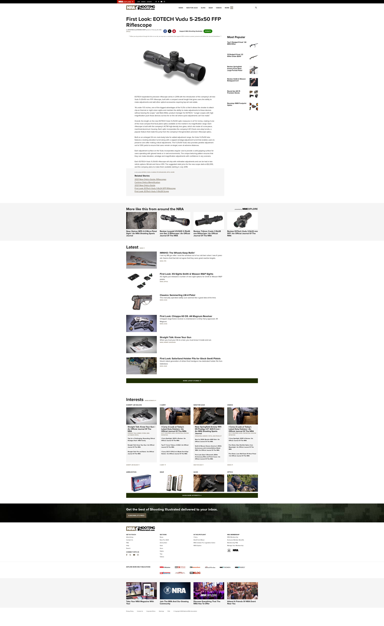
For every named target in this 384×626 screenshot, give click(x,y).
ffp (157, 172)
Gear (211, 8)
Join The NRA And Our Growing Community (174, 602)
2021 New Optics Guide (145, 185)
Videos (219, 8)
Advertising (129, 537)
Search (128, 548)
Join (138, 2)
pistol (210, 436)
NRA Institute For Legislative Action (204, 543)
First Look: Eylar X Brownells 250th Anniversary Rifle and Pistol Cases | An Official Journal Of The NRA (207, 457)
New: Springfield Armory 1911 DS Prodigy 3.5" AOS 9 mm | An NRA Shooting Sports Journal (208, 430)
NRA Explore (197, 545)
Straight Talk (132, 433)
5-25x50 (153, 172)
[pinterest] (174, 30)
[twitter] (169, 30)
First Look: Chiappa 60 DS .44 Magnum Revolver (186, 316)
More (141, 248)
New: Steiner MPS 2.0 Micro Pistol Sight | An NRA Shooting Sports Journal (141, 233)
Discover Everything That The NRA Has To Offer (207, 602)
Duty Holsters (166, 433)
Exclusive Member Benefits (235, 540)
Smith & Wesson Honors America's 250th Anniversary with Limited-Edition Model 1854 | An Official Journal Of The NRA (208, 448)
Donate (149, 2)
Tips (165, 261)
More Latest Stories (200, 381)
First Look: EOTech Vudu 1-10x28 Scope (152, 191)
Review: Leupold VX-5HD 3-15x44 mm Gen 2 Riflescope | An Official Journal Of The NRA (175, 233)
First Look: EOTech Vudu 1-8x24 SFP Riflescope (155, 188)
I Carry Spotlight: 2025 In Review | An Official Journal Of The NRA (173, 439)
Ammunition (131, 472)
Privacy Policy (130, 611)
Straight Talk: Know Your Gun (175, 337)
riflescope (162, 172)
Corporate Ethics (150, 611)
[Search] (256, 8)
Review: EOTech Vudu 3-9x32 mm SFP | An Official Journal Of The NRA (242, 233)
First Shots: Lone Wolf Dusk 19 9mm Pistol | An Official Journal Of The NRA (242, 455)
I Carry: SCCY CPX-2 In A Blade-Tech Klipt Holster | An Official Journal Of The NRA (174, 453)
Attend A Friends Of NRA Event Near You (241, 602)
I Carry (163, 405)
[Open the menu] (232, 7)
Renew (143, 2)
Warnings (161, 611)
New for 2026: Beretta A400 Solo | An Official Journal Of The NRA (207, 440)
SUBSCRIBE (136, 515)
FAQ (127, 543)
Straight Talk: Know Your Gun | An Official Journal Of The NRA (141, 429)
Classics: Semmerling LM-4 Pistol (177, 295)
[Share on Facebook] (165, 30)
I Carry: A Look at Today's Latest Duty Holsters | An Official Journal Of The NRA (173, 429)
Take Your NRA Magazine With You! (140, 602)
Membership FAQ (232, 543)
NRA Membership (232, 537)
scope (172, 172)
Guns (203, 8)
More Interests (150, 400)
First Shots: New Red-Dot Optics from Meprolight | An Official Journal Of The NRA (241, 447)
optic (168, 172)
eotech (144, 172)
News (181, 8)
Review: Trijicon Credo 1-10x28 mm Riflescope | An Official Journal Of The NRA (207, 233)
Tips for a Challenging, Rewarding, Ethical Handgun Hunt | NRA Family (141, 439)
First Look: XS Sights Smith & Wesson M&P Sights (186, 274)
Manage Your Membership (235, 545)
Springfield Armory (201, 436)
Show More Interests (202, 495)
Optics (128, 31)
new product (217, 436)
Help (127, 545)
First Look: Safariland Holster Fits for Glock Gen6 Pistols (190, 358)
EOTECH (138, 96)
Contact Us (129, 540)
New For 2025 (192, 8)
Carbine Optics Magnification (147, 182)
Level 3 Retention (177, 433)
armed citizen (141, 433)
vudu (149, 172)
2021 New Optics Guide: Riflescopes (150, 179)
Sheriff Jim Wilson (170, 342)
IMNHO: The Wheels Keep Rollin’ (177, 253)
